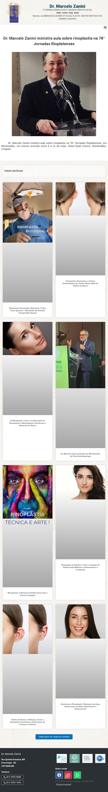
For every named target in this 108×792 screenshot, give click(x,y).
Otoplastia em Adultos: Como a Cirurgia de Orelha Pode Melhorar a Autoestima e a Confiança (80, 567)
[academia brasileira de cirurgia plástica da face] (62, 758)
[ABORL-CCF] (100, 758)
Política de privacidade (63, 784)
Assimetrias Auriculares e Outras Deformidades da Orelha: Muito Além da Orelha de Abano (80, 283)
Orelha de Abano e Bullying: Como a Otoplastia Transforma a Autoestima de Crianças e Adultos (27, 722)
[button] (105, 27)
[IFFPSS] (75, 758)
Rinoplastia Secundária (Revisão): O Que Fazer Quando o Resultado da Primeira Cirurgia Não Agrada (27, 310)
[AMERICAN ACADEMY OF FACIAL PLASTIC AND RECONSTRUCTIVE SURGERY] (87, 758)
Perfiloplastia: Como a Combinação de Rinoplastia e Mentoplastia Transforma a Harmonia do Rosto (27, 423)
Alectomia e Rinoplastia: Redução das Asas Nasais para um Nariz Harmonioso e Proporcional (80, 706)
